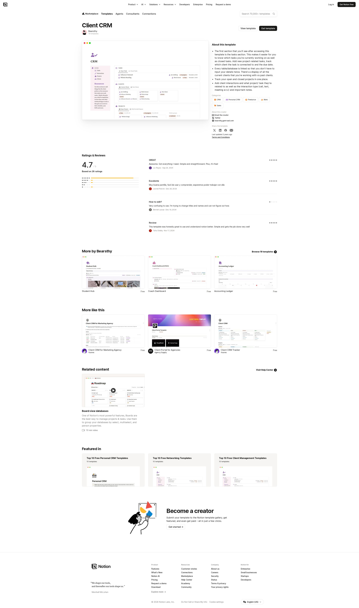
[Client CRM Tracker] (245, 330)
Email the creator (222, 115)
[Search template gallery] (274, 14)
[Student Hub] (113, 272)
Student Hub (88, 291)
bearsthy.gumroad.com (224, 121)
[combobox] (258, 14)
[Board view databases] (113, 390)
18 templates (93, 34)
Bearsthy (92, 31)
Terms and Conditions (221, 137)
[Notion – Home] (5, 4)
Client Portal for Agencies (167, 350)
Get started (176, 526)
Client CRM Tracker (230, 350)
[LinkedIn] (220, 130)
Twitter (217, 118)
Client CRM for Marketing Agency (104, 350)
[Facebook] (225, 130)
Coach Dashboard (157, 291)
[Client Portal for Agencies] (179, 330)
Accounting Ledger (223, 291)
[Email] (231, 130)
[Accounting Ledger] (245, 272)
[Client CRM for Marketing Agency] (113, 330)
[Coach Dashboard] (179, 272)
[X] (214, 130)
